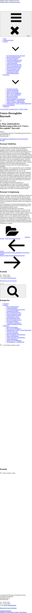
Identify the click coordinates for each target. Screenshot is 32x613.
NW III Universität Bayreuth (14, 66)
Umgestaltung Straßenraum (14, 61)
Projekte (2, 238)
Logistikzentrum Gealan (13, 70)
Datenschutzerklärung (9, 105)
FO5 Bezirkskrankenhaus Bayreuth (16, 55)
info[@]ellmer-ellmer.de (10, 278)
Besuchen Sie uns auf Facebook (8, 280)
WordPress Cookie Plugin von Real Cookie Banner (13, 612)
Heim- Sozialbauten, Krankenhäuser (16, 99)
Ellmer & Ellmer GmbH (5, 5)
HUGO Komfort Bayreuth (13, 57)
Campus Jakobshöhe (12, 63)
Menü (28, 35)
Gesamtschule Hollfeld (12, 72)
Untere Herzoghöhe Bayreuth (14, 60)
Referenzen (6, 325)
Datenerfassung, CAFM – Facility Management (19, 103)
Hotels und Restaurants (13, 91)
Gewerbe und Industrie (12, 90)
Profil (4, 38)
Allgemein (27, 237)
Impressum (6, 106)
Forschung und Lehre (12, 89)
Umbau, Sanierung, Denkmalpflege (16, 102)
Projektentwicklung (8, 40)
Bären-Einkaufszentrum (13, 73)
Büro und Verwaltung (12, 96)
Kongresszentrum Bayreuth (14, 67)
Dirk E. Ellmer (24, 109)
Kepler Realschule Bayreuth (14, 64)
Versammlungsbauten (12, 97)
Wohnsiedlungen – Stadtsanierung (15, 100)
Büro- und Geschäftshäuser (14, 94)
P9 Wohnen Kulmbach (12, 58)
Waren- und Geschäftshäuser (14, 93)
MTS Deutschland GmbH (13, 69)
